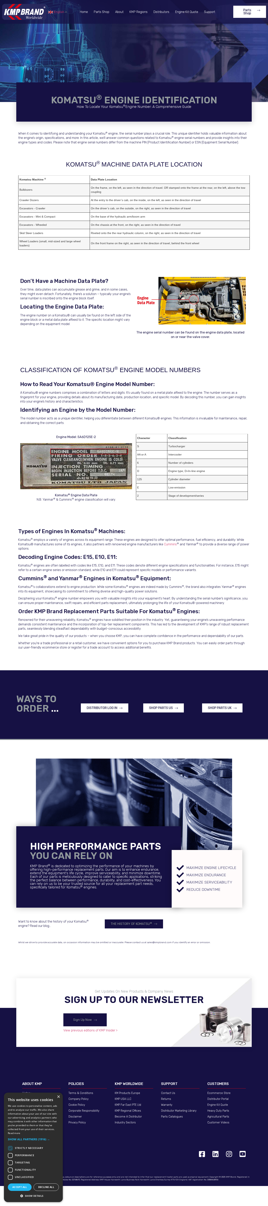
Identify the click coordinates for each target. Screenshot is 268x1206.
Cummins (170, 544)
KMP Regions (138, 12)
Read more (14, 1133)
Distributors (161, 12)
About (119, 12)
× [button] (58, 1096)
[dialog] (33, 1147)
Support (209, 12)
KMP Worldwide (129, 1084)
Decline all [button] (46, 1187)
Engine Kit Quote (186, 12)
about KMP (32, 1084)
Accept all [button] (19, 1187)
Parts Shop (101, 12)
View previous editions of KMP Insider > (90, 1030)
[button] (249, 12)
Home (84, 12)
